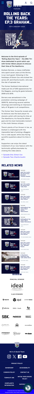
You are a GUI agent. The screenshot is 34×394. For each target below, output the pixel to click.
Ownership (9, 368)
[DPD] (17, 300)
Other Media (16, 392)
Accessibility (25, 368)
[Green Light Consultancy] (6, 325)
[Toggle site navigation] (2, 3)
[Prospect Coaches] (6, 333)
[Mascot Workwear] (28, 317)
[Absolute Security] (17, 334)
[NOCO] (17, 317)
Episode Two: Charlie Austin (14, 157)
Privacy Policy (17, 363)
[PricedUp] (28, 308)
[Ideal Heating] (17, 287)
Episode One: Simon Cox (13, 155)
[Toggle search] (31, 3)
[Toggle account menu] (26, 3)
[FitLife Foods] (17, 308)
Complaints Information (9, 384)
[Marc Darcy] (17, 325)
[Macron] (6, 300)
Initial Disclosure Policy (25, 378)
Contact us (24, 372)
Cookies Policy (9, 372)
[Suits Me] (6, 308)
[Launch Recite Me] (28, 388)
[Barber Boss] (28, 300)
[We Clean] (28, 333)
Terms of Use (9, 378)
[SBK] (6, 317)
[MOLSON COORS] (28, 325)
